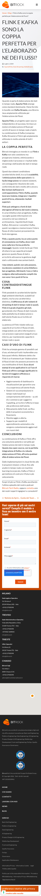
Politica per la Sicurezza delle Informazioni (16, 873)
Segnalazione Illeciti (8, 879)
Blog (9, 13)
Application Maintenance (10, 860)
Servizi (5, 818)
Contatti (6, 797)
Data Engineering (7, 830)
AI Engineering (7, 833)
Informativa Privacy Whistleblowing (25, 876)
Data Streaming (18, 67)
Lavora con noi (9, 801)
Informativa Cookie (22, 866)
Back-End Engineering (9, 822)
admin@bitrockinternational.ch (12, 678)
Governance (6, 856)
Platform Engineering (9, 826)
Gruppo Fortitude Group (28, 773)
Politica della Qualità (9, 869)
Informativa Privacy (8, 866)
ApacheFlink (8, 67)
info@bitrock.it (7, 610)
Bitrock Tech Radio (10, 488)
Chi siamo (7, 792)
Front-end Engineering (9, 845)
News (4, 806)
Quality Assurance (8, 849)
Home (4, 13)
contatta (30, 488)
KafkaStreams (28, 67)
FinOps (4, 852)
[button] (37, 5)
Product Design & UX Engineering (13, 837)
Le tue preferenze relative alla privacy (18, 888)
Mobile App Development (10, 841)
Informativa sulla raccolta (13, 893)
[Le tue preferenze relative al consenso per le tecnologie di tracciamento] (4, 892)
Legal (32, 866)
